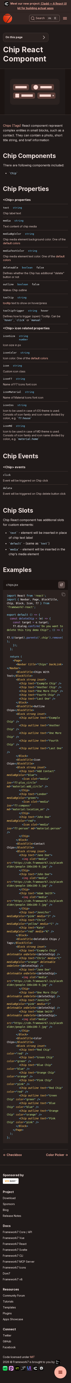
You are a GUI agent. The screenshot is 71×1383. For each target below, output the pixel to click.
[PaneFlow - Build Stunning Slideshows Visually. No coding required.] (11, 1369)
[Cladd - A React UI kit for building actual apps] (35, 1369)
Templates (9, 1307)
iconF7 (7, 378)
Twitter (7, 1335)
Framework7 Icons (14, 1267)
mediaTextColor (13, 250)
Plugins (7, 1313)
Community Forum (14, 1295)
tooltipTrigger (13, 310)
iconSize (9, 336)
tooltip (8, 297)
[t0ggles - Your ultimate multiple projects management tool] (17, 1369)
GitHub (7, 1341)
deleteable (10, 267)
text (6, 207)
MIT (32, 1357)
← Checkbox (12, 1155)
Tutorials (8, 1301)
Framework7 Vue (13, 1238)
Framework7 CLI (13, 1255)
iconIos (8, 405)
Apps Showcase (13, 1319)
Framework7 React (15, 1243)
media (7, 220)
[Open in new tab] (62, 585)
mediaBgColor (12, 233)
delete (7, 488)
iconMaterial (12, 392)
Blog (6, 1209)
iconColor (10, 352)
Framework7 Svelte (15, 1249)
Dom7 (6, 1273)
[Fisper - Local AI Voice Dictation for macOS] (41, 1369)
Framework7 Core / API (17, 1232)
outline (8, 284)
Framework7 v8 (13, 1279)
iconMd (7, 425)
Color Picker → (57, 1155)
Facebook (9, 1347)
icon (6, 365)
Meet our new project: (38, 6)
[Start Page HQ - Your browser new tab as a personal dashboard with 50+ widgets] (5, 1369)
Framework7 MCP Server (18, 1261)
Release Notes (12, 1215)
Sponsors (9, 1204)
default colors (11, 243)
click (7, 475)
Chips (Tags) (12, 125)
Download (9, 1198)
